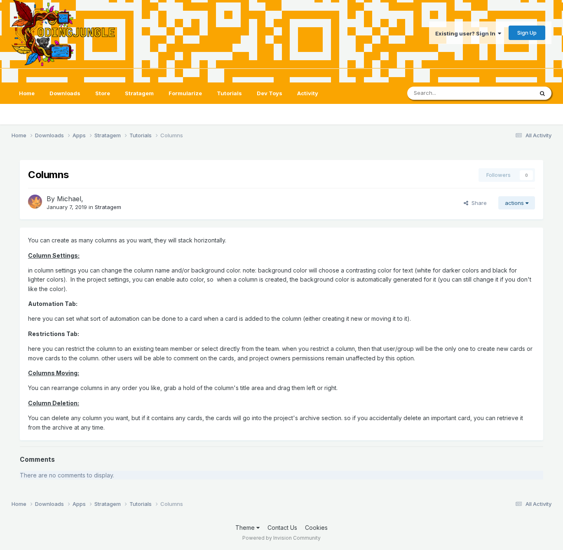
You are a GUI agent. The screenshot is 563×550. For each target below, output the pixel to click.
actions (515, 203)
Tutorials (229, 93)
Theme (245, 527)
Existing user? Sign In (466, 33)
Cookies (316, 527)
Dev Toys (269, 93)
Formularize (185, 93)
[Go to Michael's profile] (35, 202)
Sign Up (527, 32)
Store (102, 93)
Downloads (64, 93)
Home (27, 93)
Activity (307, 93)
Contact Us (282, 527)
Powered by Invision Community (281, 538)
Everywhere (507, 93)
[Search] (542, 93)
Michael (69, 199)
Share (477, 203)
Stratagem (139, 93)
